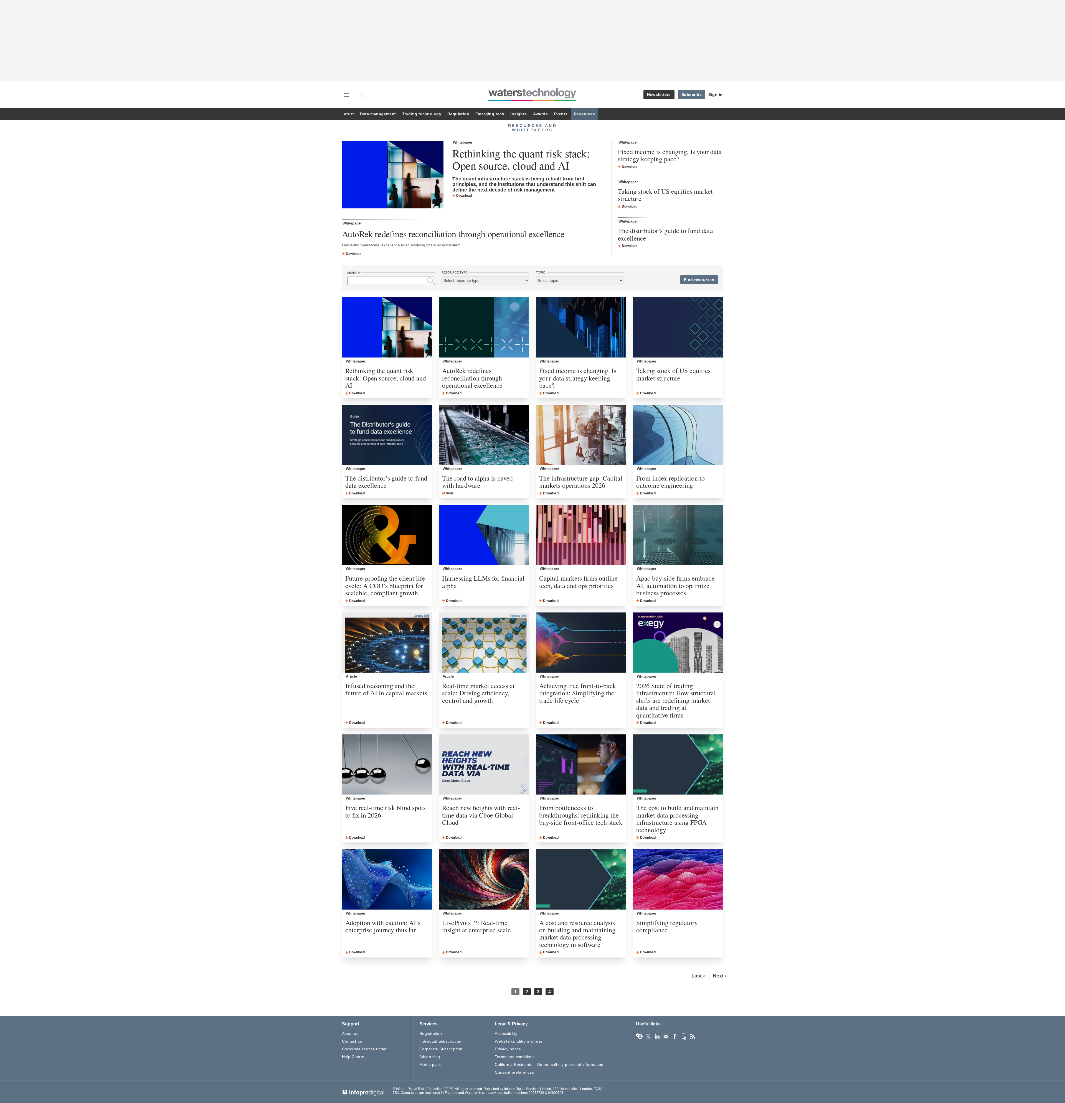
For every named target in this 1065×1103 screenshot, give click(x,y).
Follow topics (639, 1036)
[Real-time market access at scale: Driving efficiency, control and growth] (484, 642)
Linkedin (657, 1036)
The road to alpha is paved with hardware (477, 481)
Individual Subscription (440, 1041)
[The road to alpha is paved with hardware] (484, 435)
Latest (347, 114)
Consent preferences (514, 1072)
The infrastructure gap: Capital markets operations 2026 (580, 481)
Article (351, 676)
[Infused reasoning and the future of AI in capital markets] (387, 642)
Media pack (430, 1064)
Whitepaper (462, 142)
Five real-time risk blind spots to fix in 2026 (385, 811)
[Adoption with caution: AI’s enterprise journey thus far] (387, 879)
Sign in (715, 94)
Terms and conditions (514, 1057)
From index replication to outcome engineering (670, 481)
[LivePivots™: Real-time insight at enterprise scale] (484, 879)
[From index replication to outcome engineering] (678, 435)
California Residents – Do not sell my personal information (549, 1064)
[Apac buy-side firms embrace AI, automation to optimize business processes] (678, 535)
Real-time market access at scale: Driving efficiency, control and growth (478, 693)
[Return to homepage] (532, 100)
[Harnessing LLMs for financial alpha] (484, 535)
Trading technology (421, 114)
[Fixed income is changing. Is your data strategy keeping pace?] (581, 327)
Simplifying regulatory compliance (667, 926)
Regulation (458, 114)
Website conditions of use (519, 1041)
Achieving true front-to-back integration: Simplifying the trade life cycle (577, 693)
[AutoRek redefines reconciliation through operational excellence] (484, 327)
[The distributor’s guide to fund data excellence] (387, 435)
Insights (518, 114)
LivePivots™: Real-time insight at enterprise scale (476, 926)
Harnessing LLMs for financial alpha (483, 582)
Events (560, 114)
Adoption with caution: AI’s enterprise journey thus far (382, 926)
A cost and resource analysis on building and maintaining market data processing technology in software (577, 933)
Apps (683, 1036)
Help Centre (353, 1057)
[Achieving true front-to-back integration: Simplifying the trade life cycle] (581, 642)
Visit (449, 493)
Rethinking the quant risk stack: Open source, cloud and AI (521, 159)
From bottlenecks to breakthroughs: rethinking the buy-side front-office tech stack (580, 815)
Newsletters (659, 94)
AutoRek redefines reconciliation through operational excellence (453, 234)
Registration (430, 1033)
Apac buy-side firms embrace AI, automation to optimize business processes (675, 585)
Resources (584, 114)
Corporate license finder (364, 1049)
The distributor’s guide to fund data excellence (665, 234)
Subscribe (691, 94)
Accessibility (506, 1033)
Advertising (429, 1057)
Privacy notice (508, 1049)
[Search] (363, 95)
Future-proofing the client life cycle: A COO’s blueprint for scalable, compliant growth (385, 585)
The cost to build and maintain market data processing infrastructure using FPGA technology (677, 818)
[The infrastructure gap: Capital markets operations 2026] (581, 435)
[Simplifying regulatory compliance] (678, 879)
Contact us (352, 1041)
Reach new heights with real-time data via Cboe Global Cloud (481, 815)
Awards (540, 114)
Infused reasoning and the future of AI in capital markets (386, 689)
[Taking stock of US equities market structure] (678, 327)
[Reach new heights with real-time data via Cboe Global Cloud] (484, 764)
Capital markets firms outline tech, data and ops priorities (578, 582)
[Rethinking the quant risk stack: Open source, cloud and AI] (392, 175)
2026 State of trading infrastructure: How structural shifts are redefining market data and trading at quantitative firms (676, 700)
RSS (692, 1036)
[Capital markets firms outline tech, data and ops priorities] (581, 535)
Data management (378, 114)
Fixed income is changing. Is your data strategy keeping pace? (670, 155)
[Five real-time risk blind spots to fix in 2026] (387, 764)
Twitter (648, 1036)
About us (350, 1033)
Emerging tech (489, 114)
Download (464, 195)
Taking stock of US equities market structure (665, 195)
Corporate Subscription (440, 1049)
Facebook (674, 1036)
